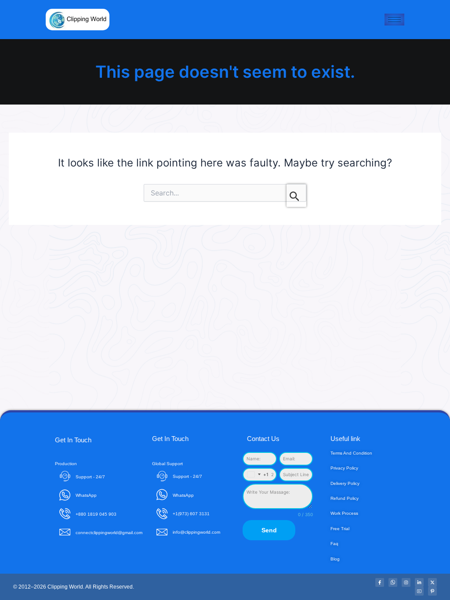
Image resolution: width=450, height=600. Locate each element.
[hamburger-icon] (394, 19)
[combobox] (256, 474)
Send (269, 530)
